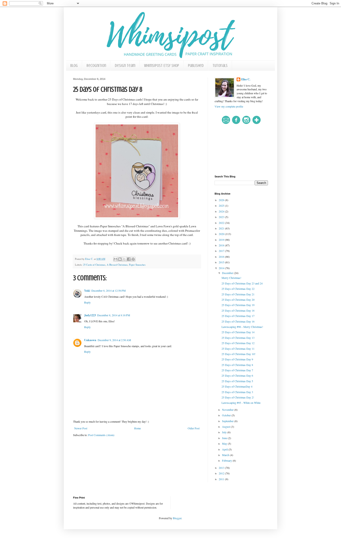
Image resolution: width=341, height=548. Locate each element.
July (224, 432)
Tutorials (220, 65)
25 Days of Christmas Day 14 (238, 332)
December (228, 273)
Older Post (193, 428)
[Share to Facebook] (128, 259)
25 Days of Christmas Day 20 (238, 299)
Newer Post (80, 428)
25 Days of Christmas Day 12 (238, 343)
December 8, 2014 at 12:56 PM (108, 290)
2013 (222, 468)
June (225, 438)
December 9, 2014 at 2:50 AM (114, 340)
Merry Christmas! (231, 278)
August (226, 426)
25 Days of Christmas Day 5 (237, 381)
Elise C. (245, 79)
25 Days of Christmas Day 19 (238, 305)
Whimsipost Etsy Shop (161, 65)
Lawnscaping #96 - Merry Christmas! (242, 327)
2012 (222, 473)
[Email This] (115, 259)
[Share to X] (124, 259)
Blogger (177, 518)
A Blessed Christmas (117, 264)
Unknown (90, 340)
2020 (222, 234)
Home (137, 428)
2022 (222, 223)
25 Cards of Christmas (94, 264)
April (225, 449)
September (228, 421)
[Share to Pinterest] (133, 259)
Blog (74, 65)
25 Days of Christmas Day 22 (238, 288)
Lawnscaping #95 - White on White (241, 402)
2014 (222, 268)
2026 (222, 200)
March (226, 455)
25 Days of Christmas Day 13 (238, 337)
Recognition (96, 65)
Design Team (125, 65)
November (228, 409)
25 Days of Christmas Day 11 (238, 348)
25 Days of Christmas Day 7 (237, 370)
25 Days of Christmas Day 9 (237, 359)
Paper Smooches (137, 264)
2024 (222, 211)
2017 (222, 251)
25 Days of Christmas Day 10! (238, 354)
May (225, 443)
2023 (222, 217)
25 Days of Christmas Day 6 (237, 375)
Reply (87, 302)
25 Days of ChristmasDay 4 (237, 386)
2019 (222, 239)
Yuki (87, 291)
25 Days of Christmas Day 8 (237, 365)
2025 (222, 205)
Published (196, 65)
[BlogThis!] (120, 259)
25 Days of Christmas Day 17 (238, 316)
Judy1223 (90, 315)
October (227, 415)
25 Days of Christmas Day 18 (238, 310)
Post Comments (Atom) (101, 435)
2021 (222, 228)
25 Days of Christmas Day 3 (237, 392)
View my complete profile (229, 106)
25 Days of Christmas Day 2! (238, 397)
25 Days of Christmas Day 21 (238, 294)
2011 (222, 479)
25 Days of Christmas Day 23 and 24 (242, 283)
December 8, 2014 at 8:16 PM (113, 315)
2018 (222, 245)
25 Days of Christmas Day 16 (238, 321)
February (227, 460)
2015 (222, 262)
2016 (222, 256)
